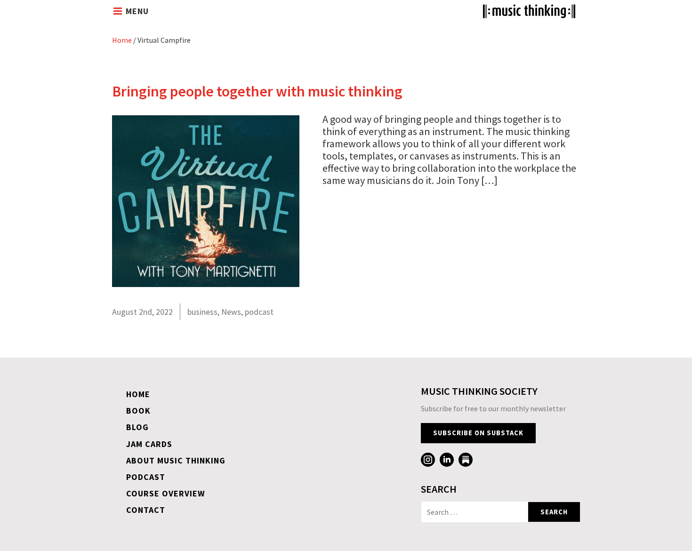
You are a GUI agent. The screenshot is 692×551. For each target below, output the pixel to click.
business (202, 311)
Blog (137, 427)
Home (122, 40)
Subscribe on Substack (478, 433)
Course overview (165, 493)
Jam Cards (149, 444)
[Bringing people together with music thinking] (205, 283)
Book (138, 410)
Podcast (145, 476)
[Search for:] (474, 512)
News (231, 311)
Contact (145, 509)
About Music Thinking (175, 460)
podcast (259, 311)
